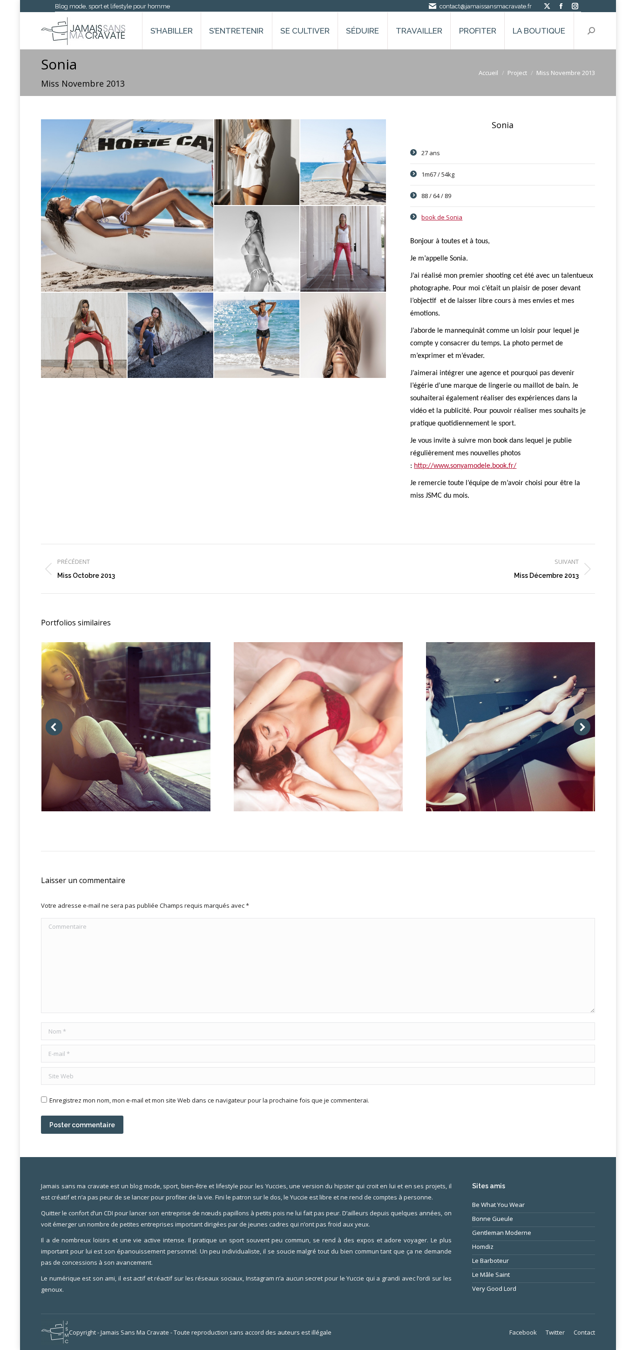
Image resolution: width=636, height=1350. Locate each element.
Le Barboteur (490, 1260)
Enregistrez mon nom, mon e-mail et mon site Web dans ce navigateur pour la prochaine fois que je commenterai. (209, 1100)
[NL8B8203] (127, 205)
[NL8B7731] (257, 162)
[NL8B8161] (343, 162)
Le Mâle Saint (491, 1274)
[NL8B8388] (343, 249)
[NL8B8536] (171, 336)
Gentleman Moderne (501, 1232)
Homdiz (483, 1246)
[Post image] (125, 726)
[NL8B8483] (84, 336)
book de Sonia (441, 217)
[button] (54, 727)
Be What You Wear (498, 1204)
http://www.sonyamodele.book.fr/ (465, 466)
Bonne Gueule (492, 1218)
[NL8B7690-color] (343, 336)
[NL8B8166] (257, 249)
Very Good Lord (494, 1288)
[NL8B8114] (257, 336)
